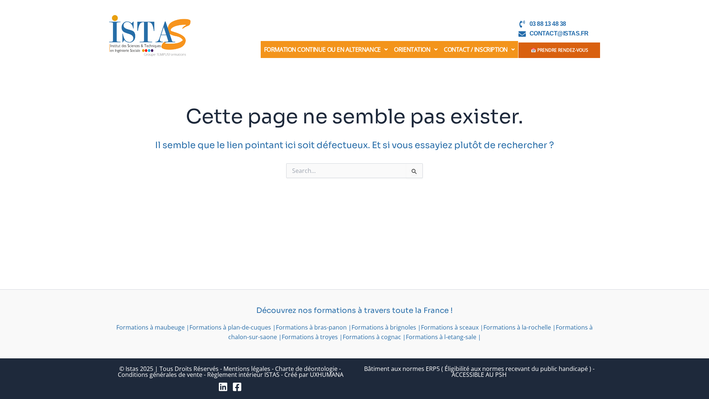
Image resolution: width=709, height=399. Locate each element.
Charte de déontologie (306, 369)
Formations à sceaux (450, 327)
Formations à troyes (310, 337)
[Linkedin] (223, 387)
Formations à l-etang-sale (441, 337)
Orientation (412, 49)
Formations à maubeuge (150, 327)
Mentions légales (246, 369)
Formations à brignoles (384, 327)
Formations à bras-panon (311, 327)
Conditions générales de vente (160, 375)
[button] (326, 49)
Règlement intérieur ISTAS (243, 375)
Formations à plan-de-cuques (230, 327)
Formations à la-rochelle (517, 327)
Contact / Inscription (476, 49)
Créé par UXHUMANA (313, 375)
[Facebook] (237, 387)
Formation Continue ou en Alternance (322, 49)
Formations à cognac (372, 337)
